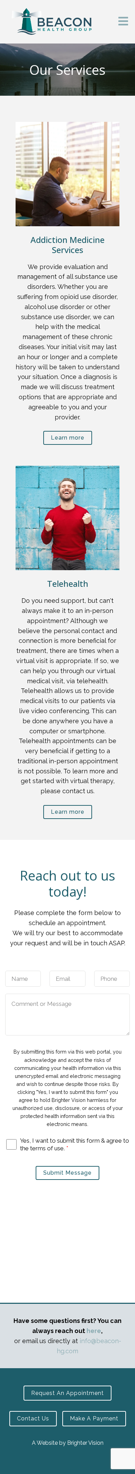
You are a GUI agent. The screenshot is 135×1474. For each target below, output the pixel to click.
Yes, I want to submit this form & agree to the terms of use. (74, 1144)
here (94, 1330)
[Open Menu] (123, 22)
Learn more (67, 437)
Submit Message (67, 1172)
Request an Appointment (67, 1393)
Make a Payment (94, 1418)
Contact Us (33, 1418)
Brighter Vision (85, 1443)
